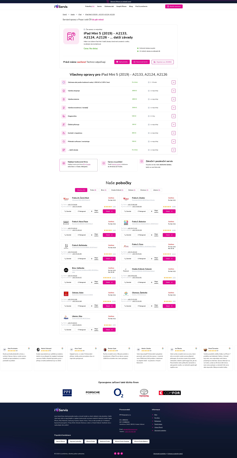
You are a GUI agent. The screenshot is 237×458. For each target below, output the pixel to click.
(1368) (174, 206)
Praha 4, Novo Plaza (80, 221)
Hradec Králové (117, 190)
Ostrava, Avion (77, 292)
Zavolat (68, 211)
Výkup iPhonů (158, 427)
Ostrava (131, 190)
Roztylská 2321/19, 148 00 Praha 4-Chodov (143, 200)
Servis (99, 6)
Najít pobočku (123, 62)
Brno (103, 190)
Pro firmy (157, 418)
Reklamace (157, 421)
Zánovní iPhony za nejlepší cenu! (120, 2)
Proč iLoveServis (141, 6)
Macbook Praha (105, 441)
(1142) (114, 301)
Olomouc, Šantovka (139, 292)
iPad (80, 14)
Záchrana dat (109, 6)
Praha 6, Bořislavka (79, 245)
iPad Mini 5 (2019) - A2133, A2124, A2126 (100, 14)
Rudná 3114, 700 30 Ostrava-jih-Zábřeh (82, 294)
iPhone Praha (90, 441)
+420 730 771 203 (132, 228)
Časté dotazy (158, 424)
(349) (114, 254)
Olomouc (144, 190)
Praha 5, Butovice (139, 221)
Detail (108, 211)
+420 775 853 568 (132, 204)
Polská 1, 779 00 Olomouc (139, 294)
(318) (114, 230)
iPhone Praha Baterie (141, 441)
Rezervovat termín (142, 62)
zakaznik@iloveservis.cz (130, 429)
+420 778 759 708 (137, 230)
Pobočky (89, 6)
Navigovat (82, 211)
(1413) (174, 254)
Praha (93, 190)
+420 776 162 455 (72, 252)
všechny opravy (116, 164)
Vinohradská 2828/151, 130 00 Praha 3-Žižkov (144, 246)
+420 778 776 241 (137, 254)
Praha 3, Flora (137, 244)
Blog (131, 6)
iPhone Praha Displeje (122, 441)
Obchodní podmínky (160, 430)
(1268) (174, 230)
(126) (114, 206)
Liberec (156, 190)
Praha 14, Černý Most (80, 198)
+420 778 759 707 (77, 277)
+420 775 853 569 (137, 206)
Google (88, 164)
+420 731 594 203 (72, 275)
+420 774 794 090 (72, 204)
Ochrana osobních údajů (175, 454)
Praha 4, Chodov (138, 198)
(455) (174, 301)
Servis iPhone (60, 441)
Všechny (81, 190)
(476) (114, 325)
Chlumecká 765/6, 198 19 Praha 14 (81, 200)
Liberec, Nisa (77, 316)
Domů (65, 14)
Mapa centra (96, 211)
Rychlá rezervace (175, 6)
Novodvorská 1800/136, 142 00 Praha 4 (82, 223)
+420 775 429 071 (72, 323)
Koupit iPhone (121, 6)
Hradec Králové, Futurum (142, 269)
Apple (73, 14)
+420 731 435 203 (132, 252)
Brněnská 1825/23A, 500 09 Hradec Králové (143, 271)
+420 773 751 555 (132, 299)
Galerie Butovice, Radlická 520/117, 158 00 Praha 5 (145, 223)
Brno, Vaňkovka (78, 268)
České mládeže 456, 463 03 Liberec (81, 318)
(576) (174, 278)
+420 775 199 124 (72, 228)
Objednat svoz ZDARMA (164, 62)
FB (84, 164)
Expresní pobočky (75, 441)
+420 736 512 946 (72, 299)
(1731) (114, 278)
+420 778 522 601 (132, 275)
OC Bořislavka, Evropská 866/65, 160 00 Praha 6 (84, 247)
